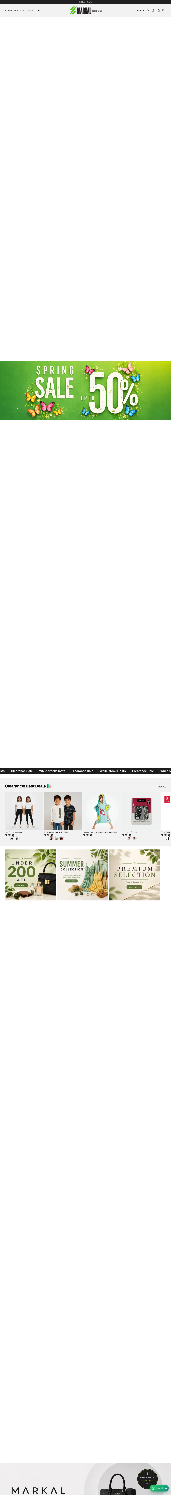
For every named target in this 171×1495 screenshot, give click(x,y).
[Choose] (39, 826)
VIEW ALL (162, 787)
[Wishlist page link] (163, 10)
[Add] (117, 826)
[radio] (12, 838)
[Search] (148, 10)
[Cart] (158, 10)
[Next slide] (163, 816)
